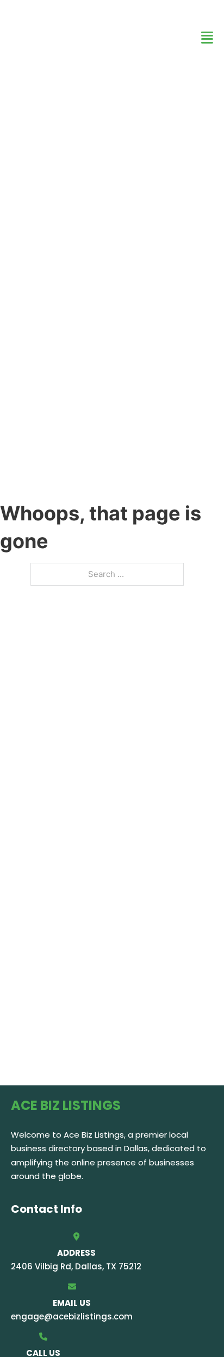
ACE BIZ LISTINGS (49, 37)
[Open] (207, 38)
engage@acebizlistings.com (72, 1316)
